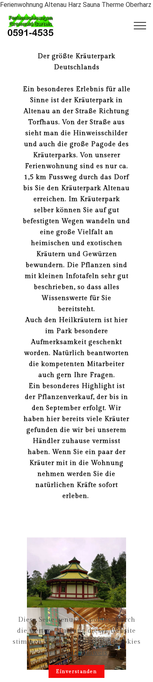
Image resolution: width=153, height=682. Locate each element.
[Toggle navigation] (140, 26)
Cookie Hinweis (81, 653)
